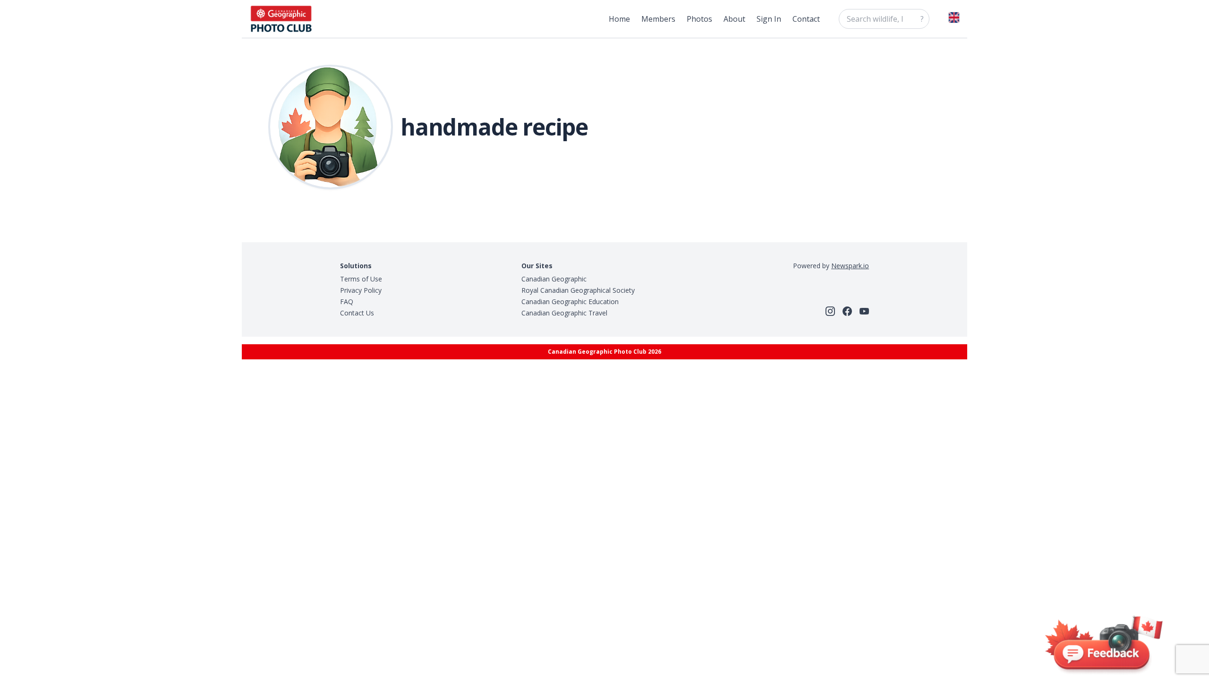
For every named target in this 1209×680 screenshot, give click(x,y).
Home (619, 19)
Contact (806, 19)
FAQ (346, 301)
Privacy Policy (361, 290)
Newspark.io (850, 265)
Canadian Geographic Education (570, 301)
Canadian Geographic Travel (564, 312)
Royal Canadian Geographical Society (578, 290)
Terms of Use (361, 278)
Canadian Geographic (554, 278)
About (734, 19)
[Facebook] (847, 311)
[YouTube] (864, 311)
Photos (699, 19)
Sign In (769, 19)
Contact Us (357, 312)
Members (658, 19)
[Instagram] (830, 311)
